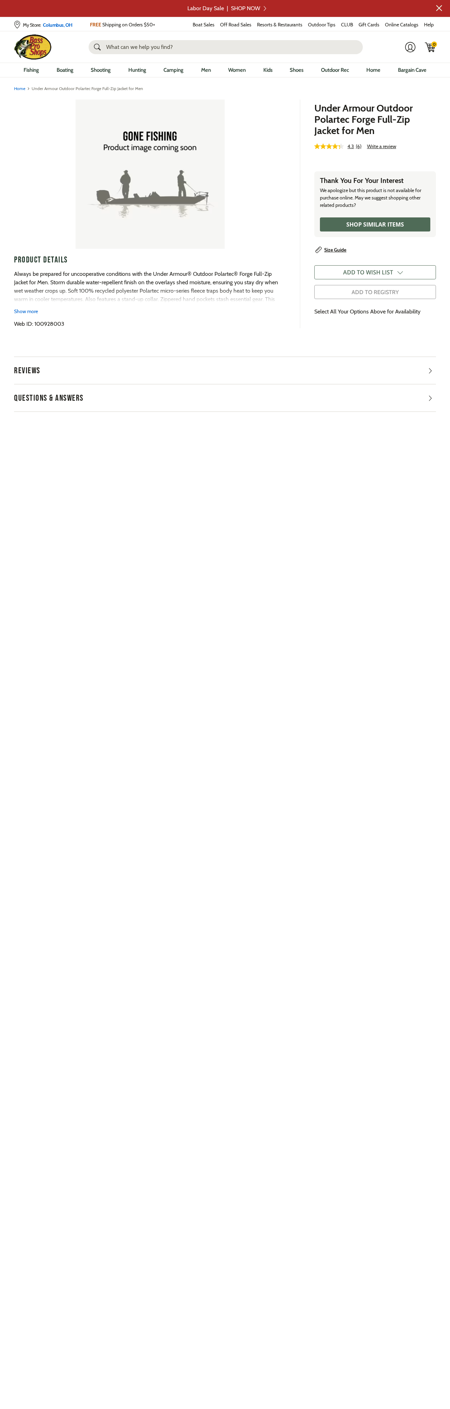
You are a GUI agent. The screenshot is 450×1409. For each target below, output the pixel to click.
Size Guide (335, 250)
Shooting (101, 70)
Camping (173, 70)
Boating (65, 70)
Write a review (381, 146)
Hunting (137, 70)
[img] (430, 47)
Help (429, 24)
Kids (267, 70)
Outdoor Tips (321, 24)
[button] (439, 8)
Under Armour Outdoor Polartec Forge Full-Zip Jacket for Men (363, 119)
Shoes (296, 70)
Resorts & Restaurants (279, 24)
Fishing (31, 70)
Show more (26, 311)
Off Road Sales (235, 24)
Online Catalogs (401, 24)
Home (373, 70)
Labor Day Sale (223, 8)
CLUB (347, 24)
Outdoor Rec (335, 70)
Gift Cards (369, 24)
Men (206, 70)
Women (237, 70)
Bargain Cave (412, 70)
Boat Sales (203, 24)
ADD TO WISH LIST (368, 272)
